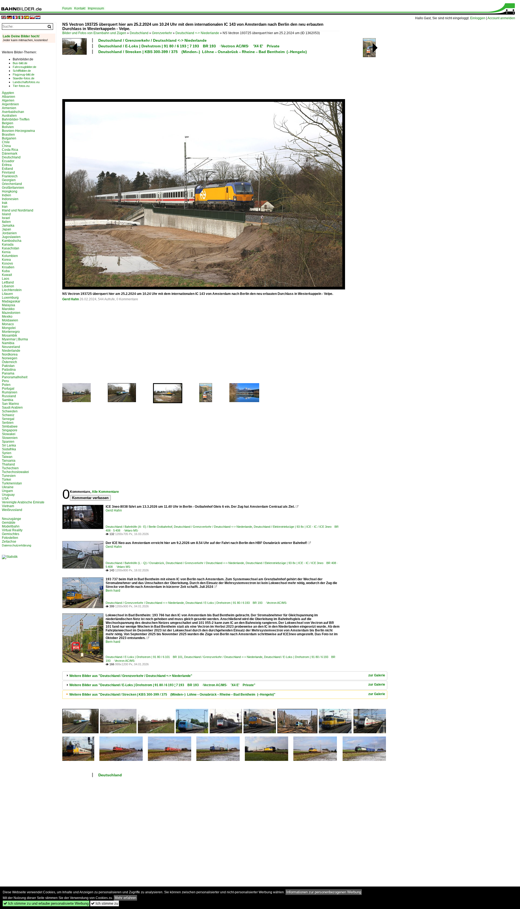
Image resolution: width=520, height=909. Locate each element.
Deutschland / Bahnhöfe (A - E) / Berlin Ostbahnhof (139, 526)
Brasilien (8, 134)
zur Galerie (376, 675)
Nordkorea (10, 354)
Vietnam (8, 506)
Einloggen (477, 18)
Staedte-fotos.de (23, 78)
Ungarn (7, 491)
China (6, 146)
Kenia (6, 252)
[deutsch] (9, 18)
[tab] (224, 675)
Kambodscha (11, 241)
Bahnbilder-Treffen (16, 119)
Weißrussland (12, 510)
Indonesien (10, 199)
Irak (4, 203)
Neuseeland (11, 347)
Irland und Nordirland (17, 210)
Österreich (9, 362)
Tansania (8, 460)
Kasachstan (10, 248)
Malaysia (8, 305)
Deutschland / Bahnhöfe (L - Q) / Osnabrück (135, 563)
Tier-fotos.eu (21, 85)
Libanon (8, 286)
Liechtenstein (12, 290)
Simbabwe (10, 426)
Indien (6, 195)
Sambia (7, 400)
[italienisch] (20, 18)
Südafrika (9, 449)
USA (5, 498)
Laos (5, 279)
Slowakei (8, 434)
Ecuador (8, 161)
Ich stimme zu (104, 903)
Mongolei (9, 328)
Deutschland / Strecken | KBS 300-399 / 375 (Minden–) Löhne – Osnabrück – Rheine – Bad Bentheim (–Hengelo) (202, 52)
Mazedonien (11, 313)
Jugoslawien (11, 237)
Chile (6, 142)
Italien (6, 222)
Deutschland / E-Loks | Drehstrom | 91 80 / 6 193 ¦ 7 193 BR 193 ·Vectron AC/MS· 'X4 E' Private (189, 46)
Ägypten (8, 93)
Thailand (8, 464)
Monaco (8, 324)
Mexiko (7, 316)
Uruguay (8, 495)
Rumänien (9, 392)
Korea (6, 260)
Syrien (6, 453)
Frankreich (10, 176)
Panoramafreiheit (14, 377)
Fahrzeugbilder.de (24, 67)
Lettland (8, 282)
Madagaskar (11, 301)
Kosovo (7, 263)
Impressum (96, 8)
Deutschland (139, 33)
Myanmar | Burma (15, 339)
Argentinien (10, 104)
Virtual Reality (12, 530)
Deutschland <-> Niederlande (197, 33)
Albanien (8, 97)
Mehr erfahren (125, 898)
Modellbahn (11, 526)
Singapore (9, 430)
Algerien (8, 100)
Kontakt (79, 8)
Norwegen (9, 358)
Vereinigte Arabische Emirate (23, 502)
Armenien (9, 108)
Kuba (6, 271)
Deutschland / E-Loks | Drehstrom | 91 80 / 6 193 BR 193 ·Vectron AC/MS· (236, 602)
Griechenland (12, 184)
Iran (5, 206)
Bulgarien (9, 138)
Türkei (6, 479)
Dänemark (9, 153)
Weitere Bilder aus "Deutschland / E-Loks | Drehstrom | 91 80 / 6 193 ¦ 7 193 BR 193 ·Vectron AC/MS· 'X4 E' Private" (162, 685)
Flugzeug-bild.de (23, 74)
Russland (9, 396)
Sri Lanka (9, 445)
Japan (6, 229)
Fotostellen (10, 538)
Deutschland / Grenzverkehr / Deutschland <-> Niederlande (152, 40)
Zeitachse (9, 541)
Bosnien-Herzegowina (18, 131)
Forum (67, 8)
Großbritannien (13, 188)
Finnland (8, 172)
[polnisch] (32, 18)
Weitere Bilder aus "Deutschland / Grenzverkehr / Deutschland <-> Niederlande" (130, 676)
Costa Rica (10, 150)
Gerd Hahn (70, 299)
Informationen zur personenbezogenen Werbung (323, 892)
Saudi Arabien (12, 407)
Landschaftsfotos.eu (26, 82)
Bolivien (8, 127)
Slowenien (10, 438)
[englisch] (3, 18)
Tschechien (10, 468)
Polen (6, 385)
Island (6, 214)
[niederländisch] (37, 18)
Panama (8, 373)
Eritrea (7, 165)
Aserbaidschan (13, 112)
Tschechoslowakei (15, 472)
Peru (5, 381)
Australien (9, 116)
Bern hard (113, 590)
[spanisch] (26, 18)
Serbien (8, 423)
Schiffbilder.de (22, 70)
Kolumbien (10, 256)
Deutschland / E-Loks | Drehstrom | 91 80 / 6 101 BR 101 (144, 657)
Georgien (9, 180)
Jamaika (8, 225)
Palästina (9, 370)
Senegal (8, 419)
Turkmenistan (12, 483)
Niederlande (11, 351)
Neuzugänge (11, 519)
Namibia (8, 343)
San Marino (10, 404)
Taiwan (7, 457)
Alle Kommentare (105, 492)
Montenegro (11, 332)
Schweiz (8, 415)
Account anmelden (501, 18)
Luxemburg (10, 297)
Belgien (7, 123)
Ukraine (8, 487)
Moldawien (10, 320)
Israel (6, 218)
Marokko (8, 309)
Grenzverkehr (162, 33)
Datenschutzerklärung (16, 545)
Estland (7, 169)
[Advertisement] (201, 76)
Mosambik (9, 335)
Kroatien (8, 267)
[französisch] (15, 18)
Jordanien (9, 233)
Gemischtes (10, 534)
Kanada (8, 244)
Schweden (10, 411)
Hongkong (9, 191)
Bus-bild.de (20, 63)
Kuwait (7, 275)
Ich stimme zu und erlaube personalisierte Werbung (46, 903)
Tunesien (9, 476)
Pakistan (8, 366)
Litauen (7, 294)
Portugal (8, 388)
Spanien (8, 442)
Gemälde (8, 522)
